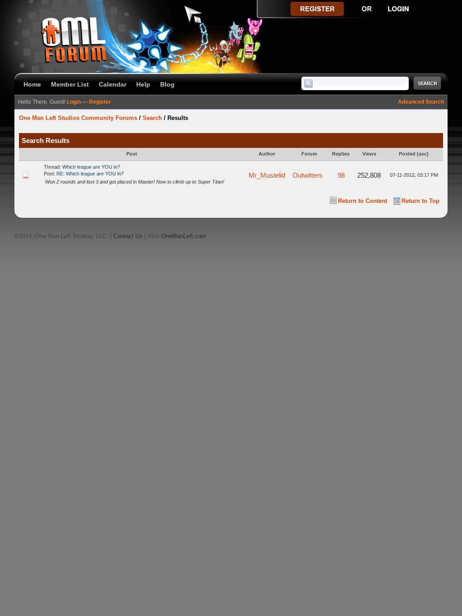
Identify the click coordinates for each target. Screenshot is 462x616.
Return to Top (420, 201)
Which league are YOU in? (91, 167)
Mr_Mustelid (267, 175)
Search (152, 118)
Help (143, 84)
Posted (407, 153)
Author (267, 153)
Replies (341, 153)
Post (131, 153)
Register (100, 102)
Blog (167, 84)
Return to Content (362, 201)
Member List (70, 84)
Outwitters (307, 175)
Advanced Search (421, 102)
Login (74, 102)
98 (341, 175)
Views (369, 153)
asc (423, 153)
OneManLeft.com (183, 236)
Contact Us (128, 236)
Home (32, 84)
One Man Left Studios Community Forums (78, 118)
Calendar (112, 84)
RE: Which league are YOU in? (90, 173)
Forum (309, 153)
